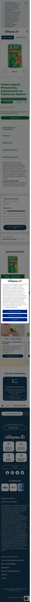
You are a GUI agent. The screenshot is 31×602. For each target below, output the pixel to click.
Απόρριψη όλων (15, 319)
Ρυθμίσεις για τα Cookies (15, 311)
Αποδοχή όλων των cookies (14, 315)
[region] (15, 301)
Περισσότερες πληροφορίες (11, 307)
